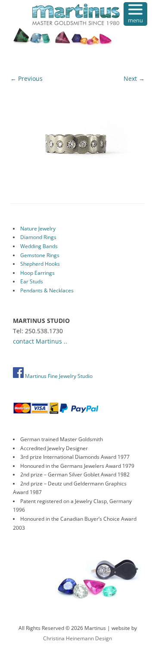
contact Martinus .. (40, 341)
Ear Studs (31, 281)
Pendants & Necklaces (47, 290)
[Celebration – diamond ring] (77, 136)
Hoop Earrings (37, 272)
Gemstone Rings (39, 255)
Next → (134, 78)
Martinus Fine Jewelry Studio (58, 376)
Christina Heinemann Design (77, 638)
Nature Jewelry (38, 228)
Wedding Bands (39, 246)
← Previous (26, 78)
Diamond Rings (38, 237)
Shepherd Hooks (40, 263)
